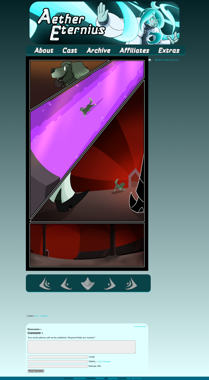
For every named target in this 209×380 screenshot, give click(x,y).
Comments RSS (140, 326)
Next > (110, 283)
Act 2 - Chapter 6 (41, 316)
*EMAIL (100, 361)
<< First (45, 283)
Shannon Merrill (79, 378)
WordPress (100, 378)
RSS (128, 378)
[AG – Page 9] (87, 270)
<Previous (66, 283)
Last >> (131, 283)
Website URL (95, 366)
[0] (88, 283)
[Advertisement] (87, 304)
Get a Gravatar (105, 362)
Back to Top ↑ (137, 378)
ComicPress (112, 378)
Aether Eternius (104, 23)
